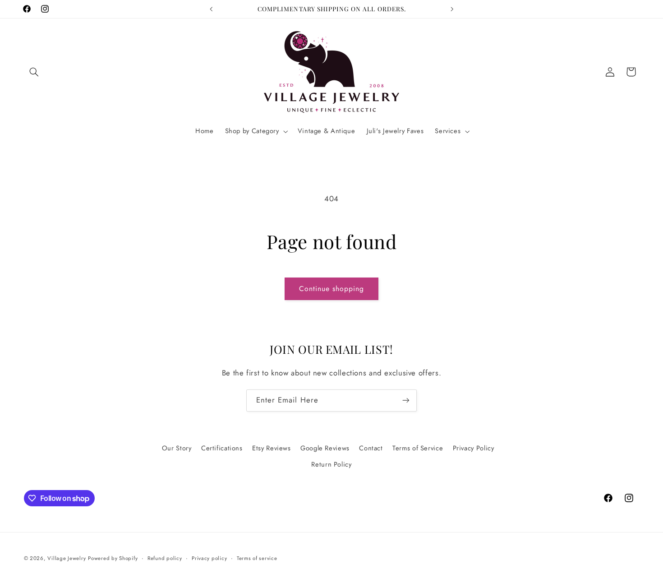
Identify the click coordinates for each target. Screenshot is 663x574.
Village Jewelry (66, 558)
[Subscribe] (406, 400)
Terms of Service (417, 448)
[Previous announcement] (211, 9)
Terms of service (257, 558)
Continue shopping (331, 288)
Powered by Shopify (113, 558)
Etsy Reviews (271, 448)
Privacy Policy (473, 448)
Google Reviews (325, 448)
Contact (370, 448)
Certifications (222, 448)
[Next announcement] (452, 9)
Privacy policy (209, 558)
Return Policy (331, 464)
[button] (34, 71)
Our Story (177, 448)
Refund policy (164, 558)
